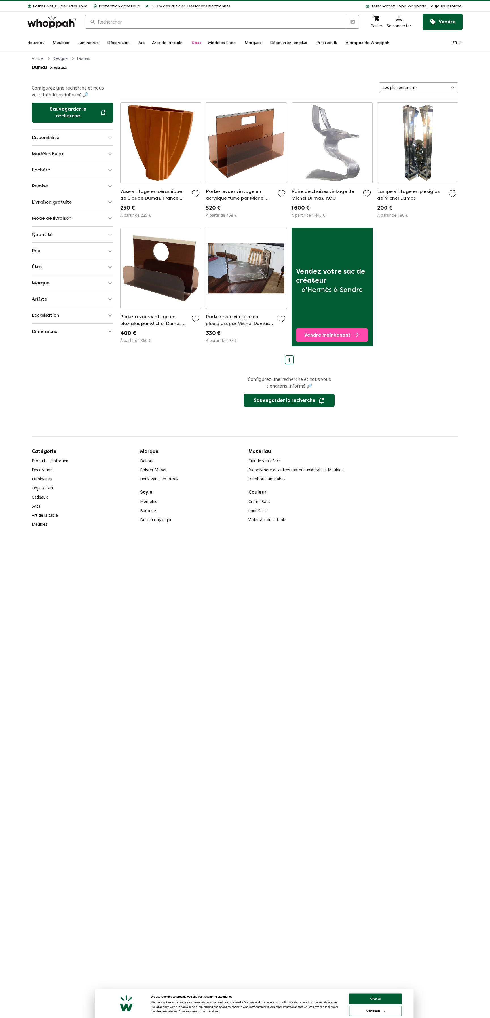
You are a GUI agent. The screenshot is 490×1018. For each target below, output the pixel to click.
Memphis (148, 501)
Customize (373, 1010)
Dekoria (147, 460)
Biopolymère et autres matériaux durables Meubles (295, 469)
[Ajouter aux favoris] (195, 193)
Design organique (156, 519)
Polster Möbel (153, 469)
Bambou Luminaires (267, 478)
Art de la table (45, 515)
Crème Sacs (259, 501)
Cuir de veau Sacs (264, 460)
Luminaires (42, 478)
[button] (349, 6)
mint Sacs (257, 510)
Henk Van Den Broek (159, 478)
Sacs (36, 506)
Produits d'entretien (50, 460)
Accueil (38, 58)
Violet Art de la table (267, 519)
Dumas (83, 58)
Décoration (42, 469)
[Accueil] (51, 22)
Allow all (375, 998)
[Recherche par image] (352, 21)
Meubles (39, 524)
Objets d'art (43, 488)
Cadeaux (40, 497)
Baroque (148, 510)
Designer (60, 58)
